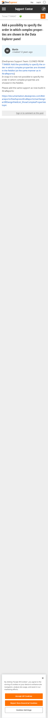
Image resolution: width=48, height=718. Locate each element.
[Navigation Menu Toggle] (4, 9)
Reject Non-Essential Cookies (23, 703)
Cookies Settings (24, 710)
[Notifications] (44, 2)
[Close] (43, 678)
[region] (24, 696)
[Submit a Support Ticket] (43, 16)
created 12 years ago (22, 52)
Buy (32, 2)
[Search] (43, 9)
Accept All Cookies (23, 696)
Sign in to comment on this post (30, 113)
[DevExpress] (10, 2)
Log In (38, 2)
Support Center (24, 9)
